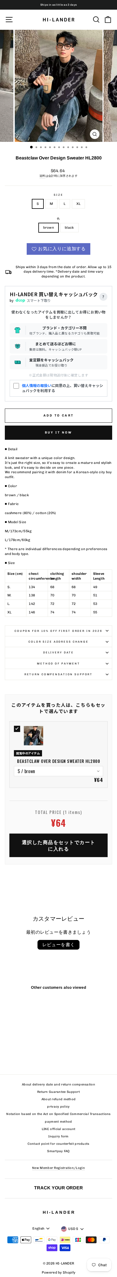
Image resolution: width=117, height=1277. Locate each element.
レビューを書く (58, 944)
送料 (42, 176)
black (69, 228)
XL (78, 204)
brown (48, 228)
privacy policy (58, 1106)
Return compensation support (58, 674)
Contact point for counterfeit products (58, 1144)
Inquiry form (58, 1136)
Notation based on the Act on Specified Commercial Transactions (58, 1114)
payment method (58, 1122)
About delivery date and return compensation (58, 1084)
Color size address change (58, 641)
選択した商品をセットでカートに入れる (58, 845)
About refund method (58, 1099)
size (58, 194)
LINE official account (58, 1129)
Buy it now (58, 432)
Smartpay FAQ (58, 1151)
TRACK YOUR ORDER (58, 1187)
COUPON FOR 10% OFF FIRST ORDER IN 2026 (58, 630)
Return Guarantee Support (58, 1092)
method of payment (58, 663)
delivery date (58, 652)
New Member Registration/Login (58, 1168)
